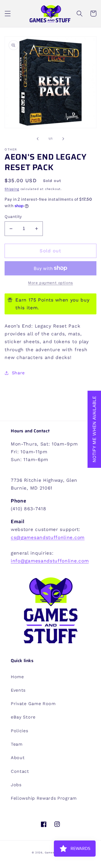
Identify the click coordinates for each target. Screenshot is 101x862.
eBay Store (23, 717)
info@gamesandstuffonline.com (50, 560)
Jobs (16, 784)
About (18, 757)
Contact (20, 771)
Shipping (12, 189)
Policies (19, 730)
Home (17, 676)
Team (17, 744)
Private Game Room (33, 703)
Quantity (13, 216)
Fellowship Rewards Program (44, 798)
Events (18, 690)
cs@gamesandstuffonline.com (48, 537)
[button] (8, 13)
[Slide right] (63, 139)
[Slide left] (38, 139)
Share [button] (18, 372)
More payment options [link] (50, 283)
